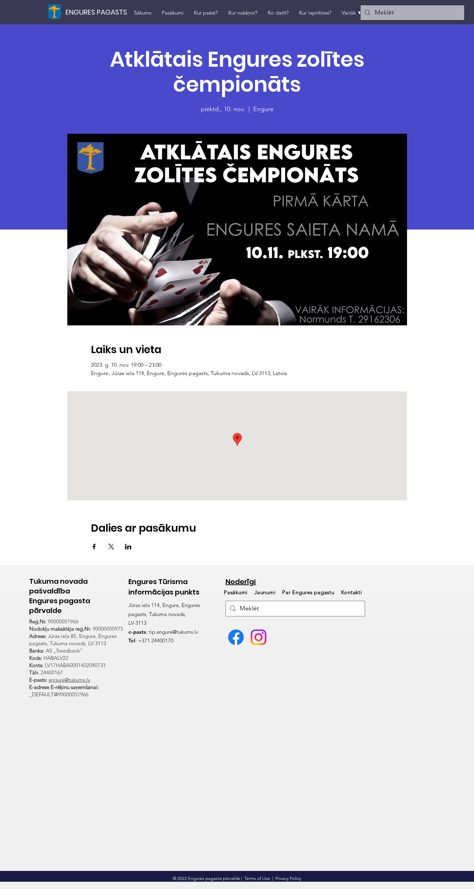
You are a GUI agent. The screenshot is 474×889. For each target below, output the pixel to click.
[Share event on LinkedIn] (128, 546)
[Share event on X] (111, 546)
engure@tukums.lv (69, 679)
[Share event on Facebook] (94, 546)
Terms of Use (257, 878)
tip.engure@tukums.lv (173, 632)
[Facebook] (236, 637)
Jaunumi (265, 592)
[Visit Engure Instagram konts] (258, 637)
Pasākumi (236, 592)
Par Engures (308, 592)
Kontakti (351, 592)
